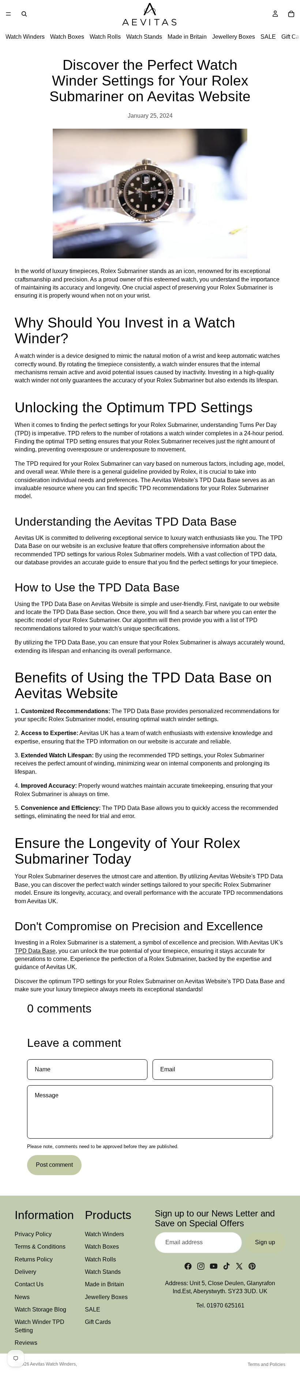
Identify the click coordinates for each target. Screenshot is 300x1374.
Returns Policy (34, 1259)
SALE (268, 37)
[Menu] (8, 13)
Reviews (26, 1343)
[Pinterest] (252, 1265)
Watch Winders (25, 37)
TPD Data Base (35, 951)
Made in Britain (187, 37)
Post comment (54, 1165)
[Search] (24, 14)
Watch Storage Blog (40, 1309)
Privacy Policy (33, 1234)
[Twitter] (239, 1265)
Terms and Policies (266, 1364)
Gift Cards (98, 1322)
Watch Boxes (67, 37)
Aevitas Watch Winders (53, 1364)
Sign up (265, 1242)
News (22, 1297)
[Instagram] (200, 1265)
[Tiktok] (226, 1265)
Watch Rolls (105, 37)
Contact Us (29, 1284)
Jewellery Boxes (233, 37)
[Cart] (291, 14)
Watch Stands (144, 37)
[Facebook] (188, 1265)
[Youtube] (213, 1265)
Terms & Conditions (40, 1247)
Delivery (25, 1272)
